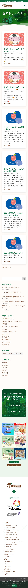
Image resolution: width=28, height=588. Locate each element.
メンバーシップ (13, 411)
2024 (3, 368)
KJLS (3, 324)
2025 (3, 365)
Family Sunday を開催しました (11, 292)
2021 (3, 375)
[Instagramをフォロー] (14, 491)
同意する (14, 585)
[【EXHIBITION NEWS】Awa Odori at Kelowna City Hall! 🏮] (20, 454)
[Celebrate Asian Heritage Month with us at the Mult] (8, 441)
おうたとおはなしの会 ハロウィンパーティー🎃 (14, 88)
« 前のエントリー (7, 268)
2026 (3, 362)
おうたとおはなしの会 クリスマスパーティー (14, 50)
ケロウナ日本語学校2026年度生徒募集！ (14, 301)
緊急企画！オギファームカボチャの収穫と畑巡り (14, 170)
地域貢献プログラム (8, 332)
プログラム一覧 (13, 405)
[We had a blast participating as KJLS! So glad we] (8, 429)
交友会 (4, 329)
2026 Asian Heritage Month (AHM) (13, 297)
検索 (24, 279)
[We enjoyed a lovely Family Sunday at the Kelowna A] (20, 441)
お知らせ (7, 354)
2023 (3, 370)
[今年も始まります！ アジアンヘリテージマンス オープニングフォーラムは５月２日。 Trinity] (8, 454)
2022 (3, 373)
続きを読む (7, 63)
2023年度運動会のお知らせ (13, 253)
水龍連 (4, 345)
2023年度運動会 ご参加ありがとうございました (13, 214)
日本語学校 (5, 339)
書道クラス (5, 342)
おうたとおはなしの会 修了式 (10, 287)
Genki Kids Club (7, 318)
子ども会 (17, 131)
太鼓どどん (5, 334)
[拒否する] (26, 582)
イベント (18, 354)
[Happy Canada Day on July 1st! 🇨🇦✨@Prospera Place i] (20, 429)
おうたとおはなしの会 (8, 326)
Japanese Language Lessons (11, 321)
